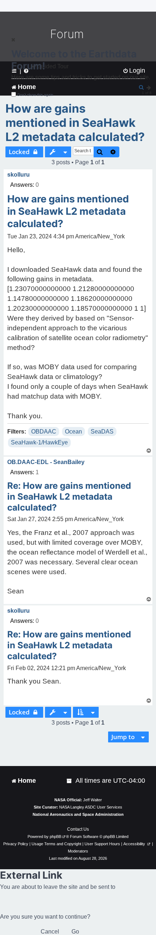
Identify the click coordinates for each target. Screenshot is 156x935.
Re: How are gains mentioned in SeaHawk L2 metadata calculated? (69, 496)
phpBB (55, 836)
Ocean (73, 431)
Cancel (50, 931)
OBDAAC (43, 431)
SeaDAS (102, 431)
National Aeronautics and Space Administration (78, 814)
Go (75, 931)
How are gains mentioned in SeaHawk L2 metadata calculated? (75, 122)
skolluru (18, 175)
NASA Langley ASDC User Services (90, 807)
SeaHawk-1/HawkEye (39, 442)
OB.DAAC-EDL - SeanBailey (46, 462)
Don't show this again (35, 95)
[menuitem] (69, 781)
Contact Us (78, 829)
